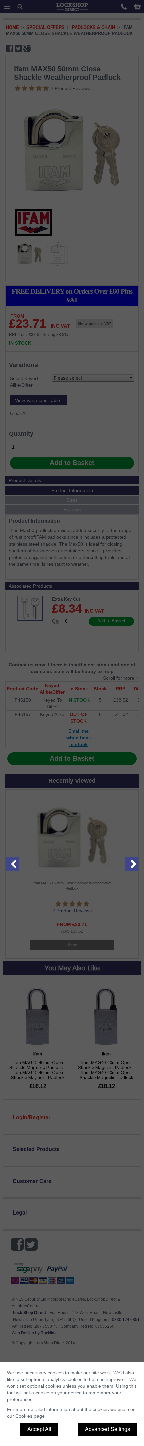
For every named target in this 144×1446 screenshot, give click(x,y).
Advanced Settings (107, 1429)
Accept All (39, 1429)
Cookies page (30, 1416)
